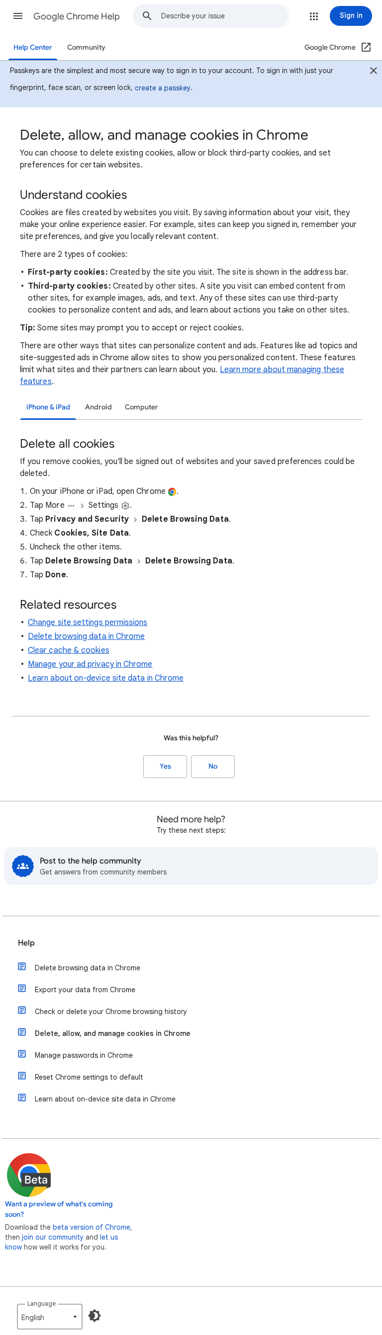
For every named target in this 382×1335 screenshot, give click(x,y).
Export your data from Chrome (85, 989)
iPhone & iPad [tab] (48, 407)
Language (41, 1303)
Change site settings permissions (88, 623)
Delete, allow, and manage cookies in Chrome (113, 1033)
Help (26, 943)
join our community (53, 1237)
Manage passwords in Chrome (84, 1055)
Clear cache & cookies (68, 650)
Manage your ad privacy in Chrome (90, 664)
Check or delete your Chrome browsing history (111, 1011)
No (212, 766)
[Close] (374, 72)
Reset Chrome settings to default (89, 1077)
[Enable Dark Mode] (94, 1316)
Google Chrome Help (76, 16)
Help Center (32, 47)
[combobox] (224, 15)
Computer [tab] (141, 407)
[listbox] (50, 1317)
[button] (18, 16)
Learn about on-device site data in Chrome (106, 678)
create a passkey (163, 87)
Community (86, 47)
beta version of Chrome (91, 1227)
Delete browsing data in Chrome (86, 636)
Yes (165, 766)
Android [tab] (98, 407)
